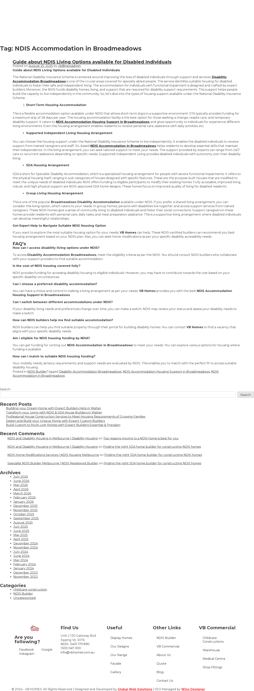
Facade (115, 663)
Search (5, 389)
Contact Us (165, 680)
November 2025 (25, 510)
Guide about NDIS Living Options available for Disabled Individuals (92, 62)
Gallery (115, 672)
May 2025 (20, 535)
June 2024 (21, 556)
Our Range (118, 655)
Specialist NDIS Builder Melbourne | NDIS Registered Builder (52, 463)
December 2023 (25, 572)
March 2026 (22, 493)
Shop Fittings (212, 667)
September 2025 (26, 518)
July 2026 (20, 476)
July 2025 (20, 526)
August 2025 (23, 522)
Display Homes (121, 638)
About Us (164, 655)
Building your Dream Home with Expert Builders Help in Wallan (53, 408)
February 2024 (24, 564)
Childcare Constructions (213, 639)
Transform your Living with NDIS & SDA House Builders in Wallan (54, 412)
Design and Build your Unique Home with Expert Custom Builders (55, 421)
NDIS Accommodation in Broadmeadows (123, 146)
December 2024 (25, 543)
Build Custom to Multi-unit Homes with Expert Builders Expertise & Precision (63, 425)
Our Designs (119, 646)
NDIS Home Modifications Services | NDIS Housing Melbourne (53, 455)
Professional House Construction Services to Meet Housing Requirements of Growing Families (75, 416)
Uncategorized (24, 598)
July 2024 (20, 552)
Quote (161, 663)
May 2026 (20, 485)
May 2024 (20, 560)
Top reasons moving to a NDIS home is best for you (141, 438)
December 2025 (25, 506)
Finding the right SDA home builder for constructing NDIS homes (152, 447)
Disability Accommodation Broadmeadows (90, 371)
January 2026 (23, 502)
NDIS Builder (37, 371)
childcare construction (30, 589)
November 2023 (25, 576)
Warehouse (211, 650)
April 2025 (20, 539)
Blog (160, 672)
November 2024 (25, 547)
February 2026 (24, 497)
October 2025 (23, 514)
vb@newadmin (69, 66)
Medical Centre (214, 659)
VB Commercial (168, 646)
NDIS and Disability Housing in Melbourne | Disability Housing (52, 438)
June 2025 (21, 531)
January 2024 (23, 568)
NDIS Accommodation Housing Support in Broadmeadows (102, 122)
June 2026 (21, 481)
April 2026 (20, 489)
